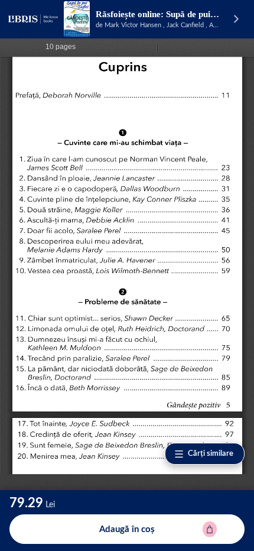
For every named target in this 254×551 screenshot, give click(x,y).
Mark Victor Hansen (133, 25)
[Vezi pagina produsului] (77, 19)
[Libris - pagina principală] (33, 19)
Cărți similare (210, 454)
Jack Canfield (185, 25)
